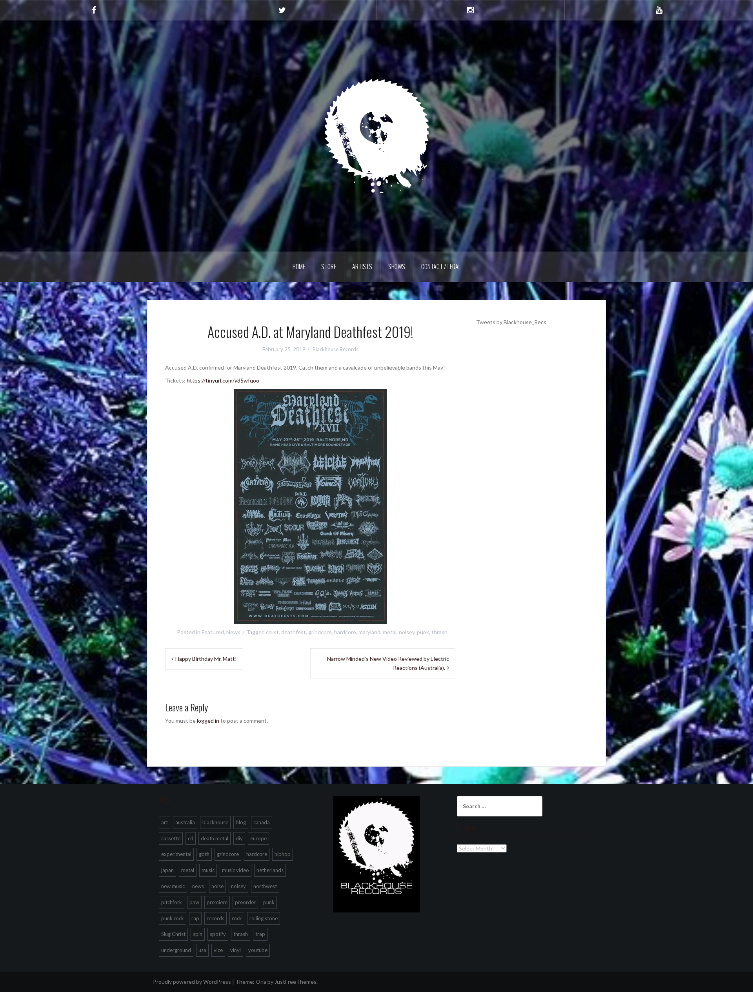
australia (185, 822)
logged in (208, 720)
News (233, 632)
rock (237, 918)
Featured (213, 632)
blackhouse (215, 822)
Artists (362, 266)
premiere (217, 902)
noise (217, 886)
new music (173, 886)
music (208, 870)
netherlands (270, 870)
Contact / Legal (441, 266)
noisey (407, 632)
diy (239, 838)
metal (390, 632)
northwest (265, 886)
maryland (369, 632)
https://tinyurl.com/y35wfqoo (223, 380)
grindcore (320, 632)
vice (218, 950)
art (164, 822)
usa (202, 950)
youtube (257, 950)
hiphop (283, 854)
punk (423, 632)
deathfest (293, 632)
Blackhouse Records (335, 349)
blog (241, 822)
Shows (396, 266)
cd (190, 838)
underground (176, 950)
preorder (245, 902)
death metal (214, 838)
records (215, 918)
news (198, 886)
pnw (194, 902)
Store (328, 266)
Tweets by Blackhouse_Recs (511, 322)
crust (272, 632)
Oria (261, 981)
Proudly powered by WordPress (192, 981)
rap (195, 918)
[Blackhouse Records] (377, 135)
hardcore (345, 632)
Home (299, 266)
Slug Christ (173, 934)
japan (167, 870)
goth (204, 854)
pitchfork (171, 902)
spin (197, 934)
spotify (218, 934)
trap (260, 934)
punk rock (172, 918)
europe (258, 838)
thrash (439, 632)
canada (261, 822)
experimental (176, 854)
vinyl (235, 950)
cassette (170, 838)
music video (235, 870)
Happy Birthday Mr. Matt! (206, 658)
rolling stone (263, 918)
